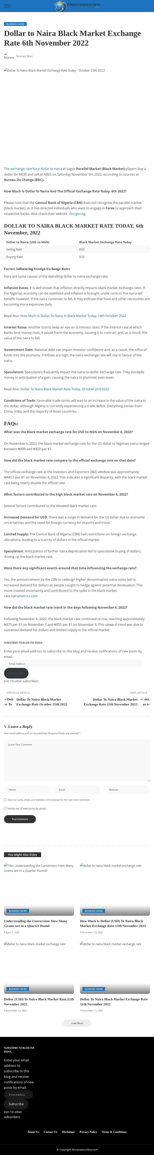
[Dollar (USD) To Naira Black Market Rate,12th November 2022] (39, 967)
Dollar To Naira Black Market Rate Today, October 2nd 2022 (64, 389)
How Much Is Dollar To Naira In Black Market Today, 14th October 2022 (73, 316)
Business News (15, 24)
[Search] (146, 6)
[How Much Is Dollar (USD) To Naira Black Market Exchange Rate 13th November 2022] (115, 889)
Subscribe (16, 673)
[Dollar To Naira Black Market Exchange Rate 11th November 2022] (115, 967)
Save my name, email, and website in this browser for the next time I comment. (49, 799)
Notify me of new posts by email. (26, 808)
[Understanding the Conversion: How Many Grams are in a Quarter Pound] (39, 889)
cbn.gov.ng (77, 214)
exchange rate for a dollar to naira (36, 169)
